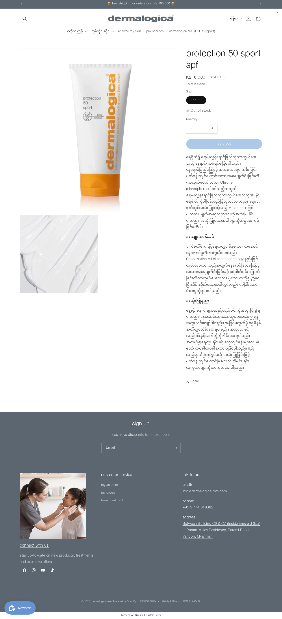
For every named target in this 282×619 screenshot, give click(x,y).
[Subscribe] (175, 448)
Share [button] (195, 381)
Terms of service (190, 601)
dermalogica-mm (102, 601)
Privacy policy (169, 601)
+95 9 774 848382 (198, 508)
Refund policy (148, 601)
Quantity (191, 119)
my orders (108, 493)
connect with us (34, 546)
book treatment (112, 500)
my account (109, 485)
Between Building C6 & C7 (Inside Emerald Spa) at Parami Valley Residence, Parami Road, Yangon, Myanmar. (221, 530)
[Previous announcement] (21, 4)
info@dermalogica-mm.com (205, 491)
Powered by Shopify (124, 601)
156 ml (198, 101)
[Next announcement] (260, 4)
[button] (25, 19)
